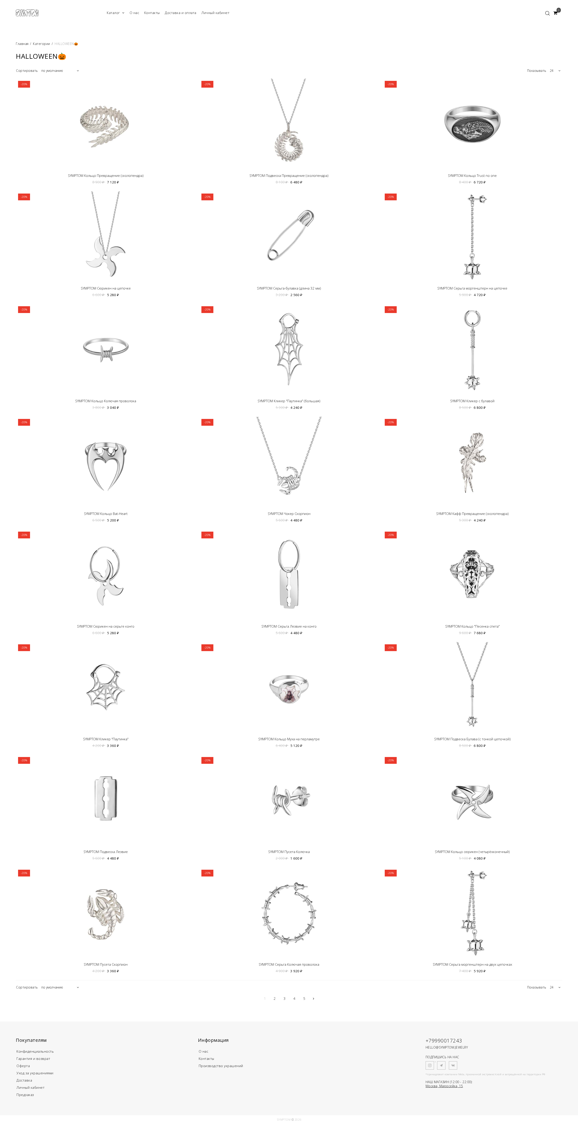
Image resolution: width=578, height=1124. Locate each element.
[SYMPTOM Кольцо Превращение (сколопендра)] (106, 124)
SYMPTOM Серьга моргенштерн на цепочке (472, 288)
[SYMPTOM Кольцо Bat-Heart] (106, 462)
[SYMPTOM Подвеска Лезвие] (106, 800)
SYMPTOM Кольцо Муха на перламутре (289, 739)
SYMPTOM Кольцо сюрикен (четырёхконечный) (472, 852)
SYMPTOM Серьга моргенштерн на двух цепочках (472, 964)
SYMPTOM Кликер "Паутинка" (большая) (289, 401)
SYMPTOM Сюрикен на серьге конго (105, 626)
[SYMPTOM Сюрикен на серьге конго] (106, 574)
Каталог (113, 12)
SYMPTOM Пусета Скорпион (106, 964)
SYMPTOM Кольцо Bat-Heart (106, 514)
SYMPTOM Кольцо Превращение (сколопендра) (106, 175)
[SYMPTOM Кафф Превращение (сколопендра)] (472, 462)
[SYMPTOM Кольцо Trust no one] (472, 124)
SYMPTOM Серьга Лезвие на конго (289, 626)
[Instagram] (430, 1065)
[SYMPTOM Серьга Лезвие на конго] (289, 574)
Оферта (23, 1065)
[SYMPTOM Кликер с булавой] (472, 349)
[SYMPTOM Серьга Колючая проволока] (289, 912)
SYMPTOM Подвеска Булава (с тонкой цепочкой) (472, 739)
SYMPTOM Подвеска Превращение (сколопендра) (289, 175)
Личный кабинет (215, 12)
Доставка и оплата (180, 12)
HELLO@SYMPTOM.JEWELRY (447, 1047)
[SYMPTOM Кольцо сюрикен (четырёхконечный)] (472, 800)
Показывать (536, 70)
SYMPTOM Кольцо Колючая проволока (105, 401)
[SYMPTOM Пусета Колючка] (289, 800)
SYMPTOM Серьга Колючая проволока (289, 964)
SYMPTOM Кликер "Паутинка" (105, 739)
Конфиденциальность (35, 1051)
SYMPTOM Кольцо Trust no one (472, 175)
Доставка (24, 1080)
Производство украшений (221, 1065)
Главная (23, 44)
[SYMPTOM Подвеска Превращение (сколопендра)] (289, 124)
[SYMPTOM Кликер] (289, 349)
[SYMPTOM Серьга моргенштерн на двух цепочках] (472, 912)
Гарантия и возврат (33, 1058)
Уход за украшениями (35, 1073)
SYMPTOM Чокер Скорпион (289, 514)
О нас (134, 12)
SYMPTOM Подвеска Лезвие (106, 852)
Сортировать (27, 70)
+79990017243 (444, 1040)
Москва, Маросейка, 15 (444, 1086)
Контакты (152, 12)
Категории (41, 44)
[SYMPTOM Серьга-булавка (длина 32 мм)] (289, 236)
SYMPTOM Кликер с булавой (472, 401)
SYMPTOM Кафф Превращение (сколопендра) (472, 514)
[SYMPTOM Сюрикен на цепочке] (106, 236)
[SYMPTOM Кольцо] (472, 574)
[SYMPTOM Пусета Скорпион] (106, 912)
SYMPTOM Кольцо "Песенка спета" (472, 626)
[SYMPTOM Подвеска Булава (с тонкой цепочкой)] (472, 687)
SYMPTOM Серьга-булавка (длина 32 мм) (289, 288)
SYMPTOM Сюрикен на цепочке (106, 288)
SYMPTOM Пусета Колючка (289, 852)
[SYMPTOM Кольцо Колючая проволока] (106, 349)
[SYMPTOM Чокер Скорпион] (289, 462)
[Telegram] (441, 1065)
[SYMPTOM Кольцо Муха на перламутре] (289, 687)
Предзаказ (25, 1094)
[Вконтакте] (453, 1065)
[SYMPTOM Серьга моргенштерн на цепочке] (472, 236)
